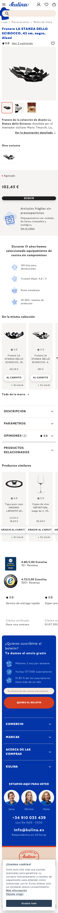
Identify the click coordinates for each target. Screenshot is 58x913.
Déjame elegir (15, 894)
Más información (16, 890)
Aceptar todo (29, 903)
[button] (14, 527)
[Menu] (4, 4)
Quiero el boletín (29, 703)
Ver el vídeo (27, 229)
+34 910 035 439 (29, 818)
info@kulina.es (29, 830)
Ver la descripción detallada (34, 132)
